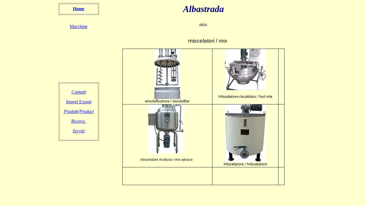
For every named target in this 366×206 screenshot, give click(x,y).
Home (78, 8)
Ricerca (78, 121)
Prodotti (71, 111)
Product (86, 111)
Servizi (79, 130)
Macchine (78, 26)
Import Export (79, 101)
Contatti (78, 92)
